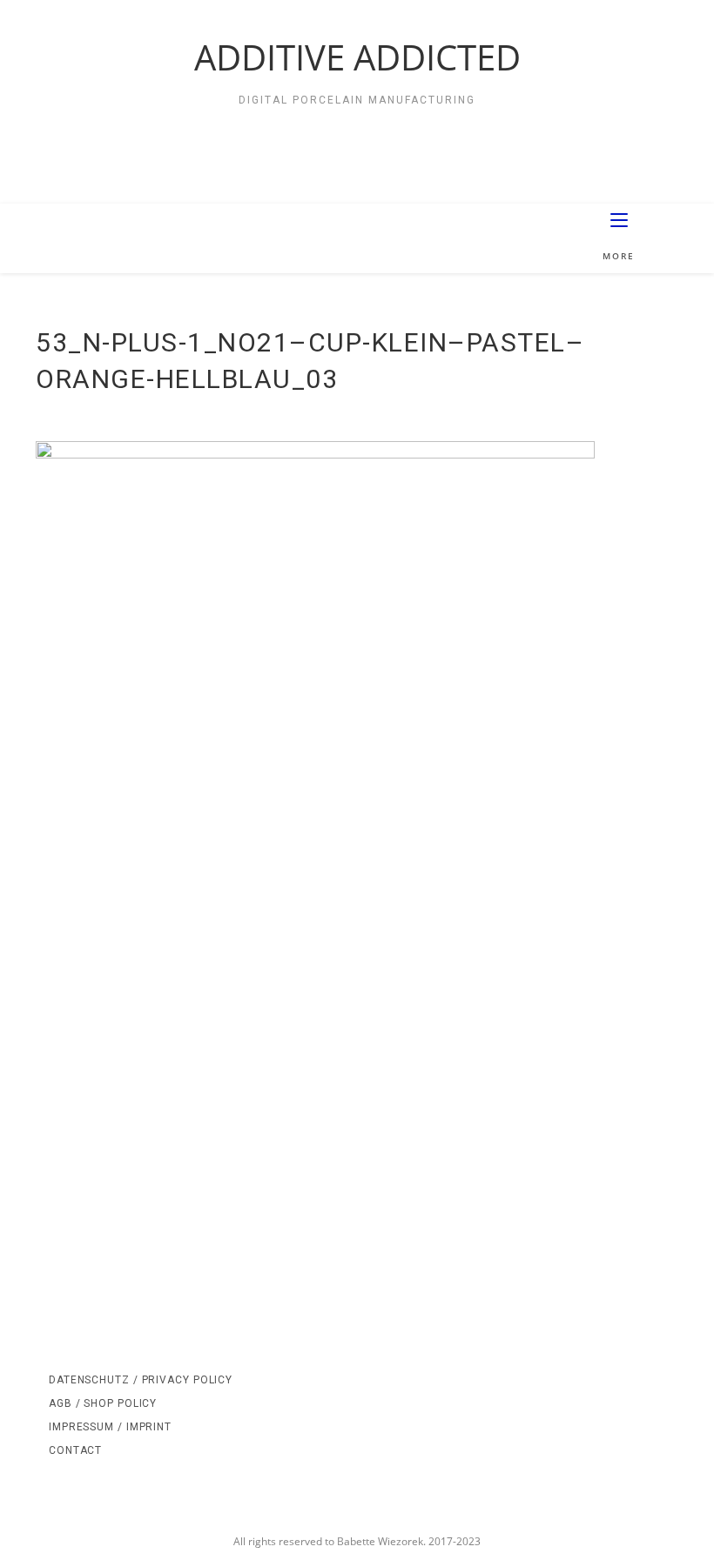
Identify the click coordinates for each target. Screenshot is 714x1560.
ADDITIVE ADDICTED (357, 57)
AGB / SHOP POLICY (103, 1403)
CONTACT (75, 1450)
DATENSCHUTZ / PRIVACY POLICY (140, 1380)
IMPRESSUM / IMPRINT (110, 1427)
